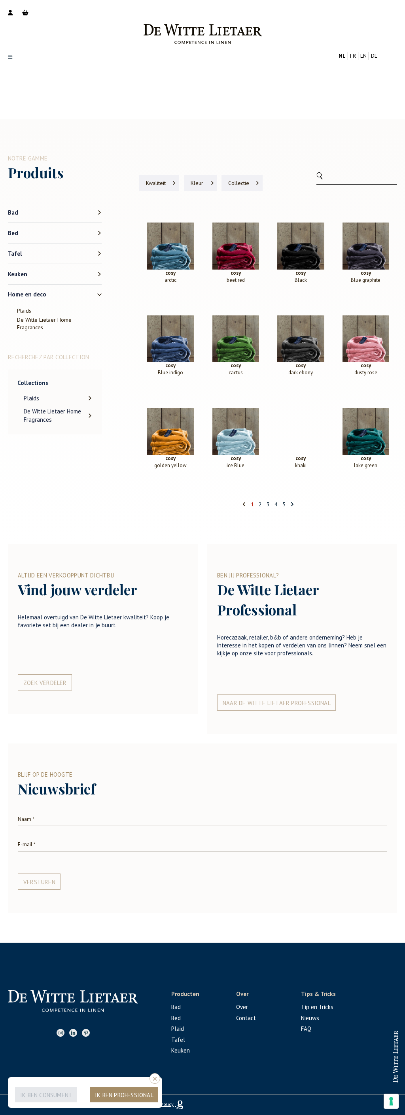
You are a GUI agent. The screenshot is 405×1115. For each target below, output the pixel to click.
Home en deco (27, 294)
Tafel (15, 253)
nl (342, 55)
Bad (13, 212)
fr (353, 55)
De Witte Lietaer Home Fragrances (44, 323)
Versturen (39, 882)
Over (242, 1007)
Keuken (17, 274)
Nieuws (310, 1018)
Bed (13, 233)
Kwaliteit (156, 183)
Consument (367, 1075)
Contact (246, 1018)
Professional (366, 1049)
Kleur (197, 183)
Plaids (24, 310)
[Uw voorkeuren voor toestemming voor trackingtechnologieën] (391, 1101)
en (363, 55)
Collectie (238, 183)
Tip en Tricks (317, 1007)
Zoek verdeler (45, 683)
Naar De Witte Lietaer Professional (277, 703)
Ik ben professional (124, 1095)
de (374, 55)
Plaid (177, 1028)
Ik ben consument (46, 1095)
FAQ (306, 1028)
